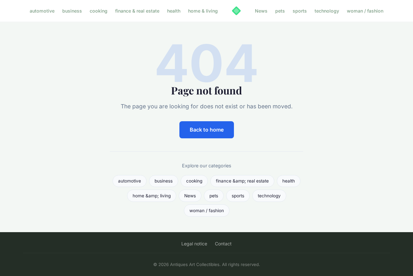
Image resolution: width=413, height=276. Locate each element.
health (173, 11)
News (261, 11)
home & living (203, 11)
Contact (223, 243)
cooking (98, 11)
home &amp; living (152, 195)
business (72, 11)
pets (280, 11)
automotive (42, 11)
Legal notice (194, 243)
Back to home (207, 129)
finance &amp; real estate (242, 180)
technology (327, 11)
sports (300, 11)
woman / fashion (365, 11)
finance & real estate (137, 11)
